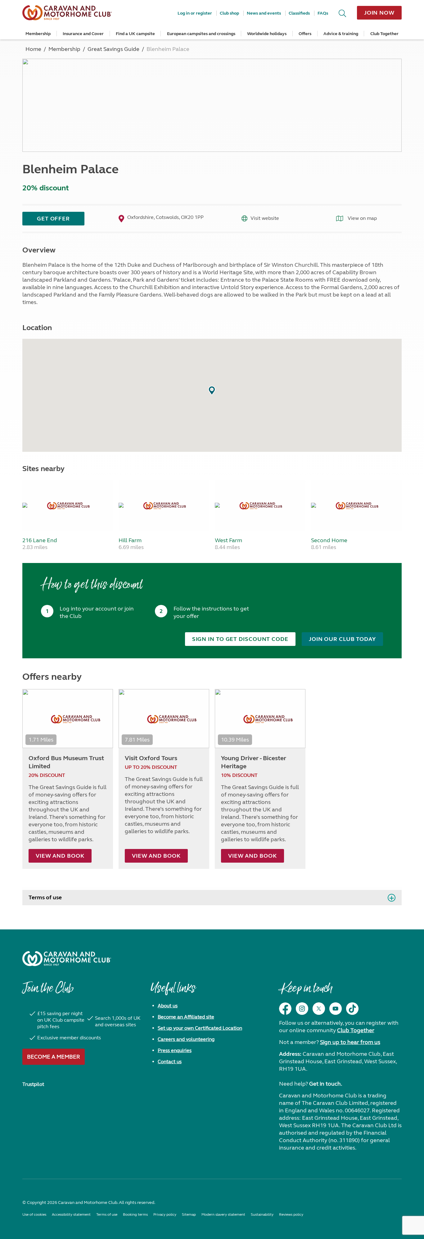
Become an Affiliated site (186, 1017)
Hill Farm (130, 540)
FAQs (323, 13)
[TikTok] (352, 1008)
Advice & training (340, 33)
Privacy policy (164, 1214)
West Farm (228, 540)
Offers (305, 33)
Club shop (229, 13)
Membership (38, 33)
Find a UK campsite (135, 33)
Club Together (384, 33)
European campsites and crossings (201, 33)
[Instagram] (302, 1008)
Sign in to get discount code (240, 639)
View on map (361, 218)
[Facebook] (285, 1008)
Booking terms (135, 1214)
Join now (379, 12)
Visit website (264, 218)
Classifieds (299, 13)
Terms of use (45, 897)
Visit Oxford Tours (151, 758)
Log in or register (195, 13)
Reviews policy (291, 1214)
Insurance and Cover (83, 33)
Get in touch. (325, 1083)
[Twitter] (319, 1008)
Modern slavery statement (223, 1214)
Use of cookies (34, 1214)
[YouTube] (335, 1008)
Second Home (329, 540)
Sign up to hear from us (350, 1042)
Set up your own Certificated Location (200, 1028)
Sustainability (262, 1214)
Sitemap (189, 1214)
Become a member (53, 1056)
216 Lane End (39, 540)
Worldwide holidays (266, 33)
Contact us (170, 1061)
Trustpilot (33, 1084)
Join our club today (342, 639)
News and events (264, 13)
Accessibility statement (71, 1214)
